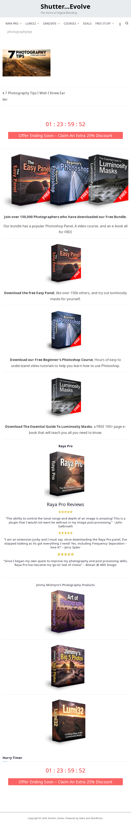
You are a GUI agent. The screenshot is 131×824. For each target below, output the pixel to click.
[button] (20, 23)
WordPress (97, 818)
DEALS (87, 23)
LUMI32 (31, 23)
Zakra (82, 818)
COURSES (70, 23)
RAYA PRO (12, 23)
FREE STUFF (103, 23)
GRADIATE (50, 23)
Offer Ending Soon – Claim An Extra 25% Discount (65, 135)
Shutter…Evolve (65, 6)
